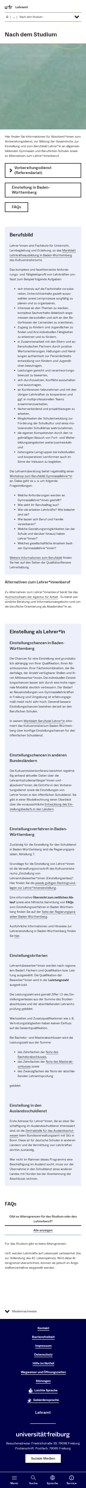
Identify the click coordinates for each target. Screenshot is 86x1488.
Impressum (43, 1346)
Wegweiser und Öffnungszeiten (43, 1372)
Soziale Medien (43, 1458)
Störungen (43, 1381)
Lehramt (21, 7)
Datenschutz (43, 1355)
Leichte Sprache (46, 1390)
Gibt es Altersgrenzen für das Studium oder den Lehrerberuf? (43, 1219)
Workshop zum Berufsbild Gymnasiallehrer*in (41, 476)
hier (16, 936)
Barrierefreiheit (43, 1337)
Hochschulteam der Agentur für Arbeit (31, 597)
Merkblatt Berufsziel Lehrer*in (44, 721)
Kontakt (43, 1328)
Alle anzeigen (43, 1230)
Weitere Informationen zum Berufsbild (36, 558)
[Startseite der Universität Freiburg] (8, 7)
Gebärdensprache (46, 1400)
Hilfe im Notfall (43, 1363)
